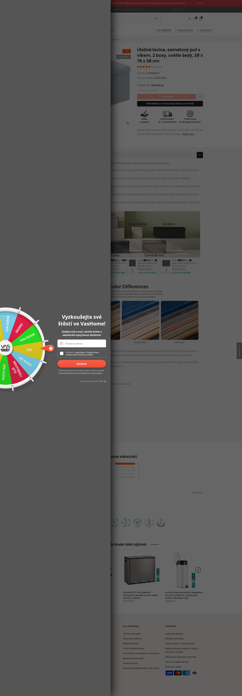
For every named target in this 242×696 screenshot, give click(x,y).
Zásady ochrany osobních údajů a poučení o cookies (82, 353)
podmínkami (80, 352)
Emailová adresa (74, 343)
